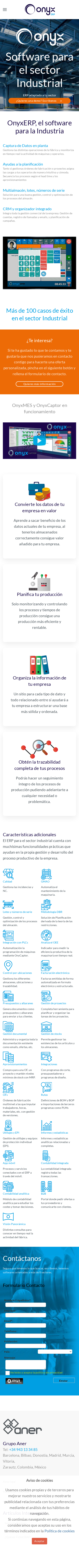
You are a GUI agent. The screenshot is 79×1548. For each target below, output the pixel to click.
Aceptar (39, 1541)
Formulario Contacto (23, 1285)
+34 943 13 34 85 (23, 1449)
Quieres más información (39, 384)
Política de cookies (59, 1531)
